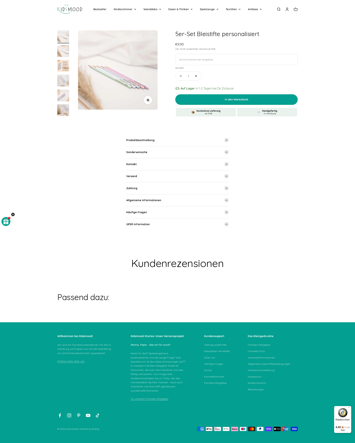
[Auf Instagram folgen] (69, 415)
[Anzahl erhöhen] (196, 76)
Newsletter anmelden (217, 351)
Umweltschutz (256, 351)
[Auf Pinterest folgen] (78, 415)
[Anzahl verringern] (180, 76)
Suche (208, 370)
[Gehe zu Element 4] (63, 81)
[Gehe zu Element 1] (63, 36)
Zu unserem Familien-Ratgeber (149, 398)
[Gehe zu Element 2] (63, 51)
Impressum (254, 376)
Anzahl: (179, 68)
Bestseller (99, 9)
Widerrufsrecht (257, 383)
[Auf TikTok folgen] (97, 415)
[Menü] (349, 408)
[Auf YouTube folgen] (88, 415)
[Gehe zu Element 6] (63, 110)
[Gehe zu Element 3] (63, 66)
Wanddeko (150, 9)
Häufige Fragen (213, 364)
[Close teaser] (13, 214)
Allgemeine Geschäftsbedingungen (269, 364)
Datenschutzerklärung (261, 370)
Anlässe (253, 9)
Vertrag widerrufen (215, 344)
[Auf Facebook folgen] (59, 415)
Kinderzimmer (123, 9)
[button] (6, 221)
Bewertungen (256, 389)
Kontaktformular (214, 376)
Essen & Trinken (178, 9)
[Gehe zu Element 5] (63, 95)
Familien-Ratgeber (215, 383)
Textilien (231, 9)
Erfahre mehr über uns (70, 361)
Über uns (209, 357)
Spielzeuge (207, 9)
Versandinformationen (261, 357)
